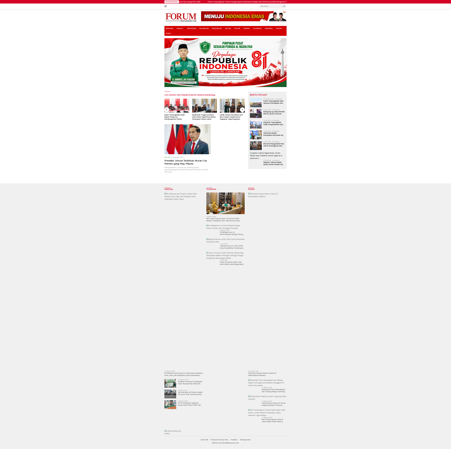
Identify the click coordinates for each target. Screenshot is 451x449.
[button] (284, 6)
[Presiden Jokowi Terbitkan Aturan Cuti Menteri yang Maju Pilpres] (187, 139)
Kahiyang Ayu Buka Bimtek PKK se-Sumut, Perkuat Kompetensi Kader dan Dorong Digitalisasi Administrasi (274, 113)
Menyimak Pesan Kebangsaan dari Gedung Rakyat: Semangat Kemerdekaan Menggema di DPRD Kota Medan (274, 390)
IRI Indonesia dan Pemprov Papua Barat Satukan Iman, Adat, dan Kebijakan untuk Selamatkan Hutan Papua (183, 374)
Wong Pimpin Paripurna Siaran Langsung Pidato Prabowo (274, 404)
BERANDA (169, 28)
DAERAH (246, 28)
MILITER (228, 28)
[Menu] (166, 6)
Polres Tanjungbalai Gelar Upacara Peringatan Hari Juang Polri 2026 (273, 102)
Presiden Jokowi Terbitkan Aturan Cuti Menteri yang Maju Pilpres (185, 162)
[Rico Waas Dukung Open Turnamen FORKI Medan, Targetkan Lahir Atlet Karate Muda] (225, 203)
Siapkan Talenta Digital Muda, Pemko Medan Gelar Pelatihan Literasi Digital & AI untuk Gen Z (273, 163)
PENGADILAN (217, 28)
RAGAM (279, 28)
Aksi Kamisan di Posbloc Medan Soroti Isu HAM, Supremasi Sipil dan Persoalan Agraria (190, 393)
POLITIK (237, 28)
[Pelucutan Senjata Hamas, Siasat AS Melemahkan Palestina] (267, 280)
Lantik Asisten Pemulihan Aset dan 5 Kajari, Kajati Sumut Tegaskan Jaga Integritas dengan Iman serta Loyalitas (203, 117)
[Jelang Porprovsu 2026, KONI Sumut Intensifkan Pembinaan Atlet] (225, 240)
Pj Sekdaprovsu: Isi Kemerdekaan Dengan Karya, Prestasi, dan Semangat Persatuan (231, 233)
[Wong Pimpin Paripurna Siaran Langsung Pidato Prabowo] (267, 397)
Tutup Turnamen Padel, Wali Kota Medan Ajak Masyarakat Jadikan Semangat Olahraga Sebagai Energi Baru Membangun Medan (231, 263)
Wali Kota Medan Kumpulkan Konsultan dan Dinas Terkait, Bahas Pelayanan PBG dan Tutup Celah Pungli (273, 134)
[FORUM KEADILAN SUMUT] (180, 17)
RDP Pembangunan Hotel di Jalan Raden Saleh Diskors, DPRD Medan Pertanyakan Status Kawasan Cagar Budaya (274, 420)
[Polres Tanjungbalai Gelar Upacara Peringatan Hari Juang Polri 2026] (256, 102)
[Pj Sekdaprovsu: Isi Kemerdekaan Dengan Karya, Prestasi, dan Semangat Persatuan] (225, 226)
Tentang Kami (245, 440)
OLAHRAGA (257, 28)
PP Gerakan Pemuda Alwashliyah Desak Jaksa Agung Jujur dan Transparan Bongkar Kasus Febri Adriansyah (231, 117)
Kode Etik (204, 440)
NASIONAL (269, 28)
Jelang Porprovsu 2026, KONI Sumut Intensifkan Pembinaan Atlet (231, 247)
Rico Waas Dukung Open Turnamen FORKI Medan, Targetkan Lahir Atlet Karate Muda (223, 220)
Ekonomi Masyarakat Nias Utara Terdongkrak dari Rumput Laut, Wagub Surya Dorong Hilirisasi (273, 145)
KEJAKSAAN (204, 28)
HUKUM (179, 28)
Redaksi (234, 440)
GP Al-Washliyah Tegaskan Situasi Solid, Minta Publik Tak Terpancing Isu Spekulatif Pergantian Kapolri (189, 404)
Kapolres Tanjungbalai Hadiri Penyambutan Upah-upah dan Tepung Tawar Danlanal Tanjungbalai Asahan (274, 123)
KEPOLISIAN (191, 28)
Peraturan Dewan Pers (219, 440)
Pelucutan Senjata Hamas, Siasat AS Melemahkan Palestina (262, 374)
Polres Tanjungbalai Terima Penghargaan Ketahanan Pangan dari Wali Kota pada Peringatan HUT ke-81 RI (219, 2)
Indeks (168, 33)
